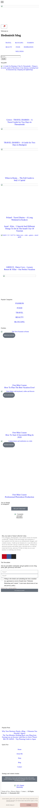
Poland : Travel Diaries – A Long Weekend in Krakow (19, 218)
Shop (19, 758)
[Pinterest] (4, 556)
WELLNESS (20, 51)
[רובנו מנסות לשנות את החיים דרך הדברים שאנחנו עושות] (19, 637)
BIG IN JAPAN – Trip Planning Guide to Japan (19, 739)
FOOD (18, 47)
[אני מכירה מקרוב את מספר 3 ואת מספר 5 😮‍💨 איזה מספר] (7, 704)
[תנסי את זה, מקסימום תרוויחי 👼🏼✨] (19, 597)
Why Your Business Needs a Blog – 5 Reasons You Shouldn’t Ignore (19, 732)
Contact (19, 767)
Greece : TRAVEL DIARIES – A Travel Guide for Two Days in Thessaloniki (19, 122)
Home (19, 749)
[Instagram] (13, 556)
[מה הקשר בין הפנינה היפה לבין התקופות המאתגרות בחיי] (7, 603)
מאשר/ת (29, 805)
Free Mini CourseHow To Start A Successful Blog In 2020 (19, 434)
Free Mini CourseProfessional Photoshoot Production (19, 496)
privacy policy (12, 588)
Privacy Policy (15, 791)
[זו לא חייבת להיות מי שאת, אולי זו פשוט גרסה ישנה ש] (32, 604)
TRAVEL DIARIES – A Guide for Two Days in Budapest (19, 143)
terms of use (4, 588)
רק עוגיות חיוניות (10, 805)
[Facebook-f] (9, 556)
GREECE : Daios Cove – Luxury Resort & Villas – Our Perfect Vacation (19, 268)
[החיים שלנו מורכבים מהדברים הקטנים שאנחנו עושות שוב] (7, 650)
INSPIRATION (28, 47)
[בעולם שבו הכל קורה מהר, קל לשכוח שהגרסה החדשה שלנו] (32, 623)
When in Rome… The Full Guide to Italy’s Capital (19, 179)
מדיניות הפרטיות (10, 800)
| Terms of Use (5, 791)
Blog (19, 762)
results (3, 59)
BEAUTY (9, 47)
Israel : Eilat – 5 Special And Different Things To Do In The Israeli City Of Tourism (19, 228)
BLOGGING (19, 42)
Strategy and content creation (10, 773)
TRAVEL (8, 42)
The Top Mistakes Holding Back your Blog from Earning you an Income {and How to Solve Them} (19, 736)
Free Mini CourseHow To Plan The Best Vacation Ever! (19, 386)
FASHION (30, 42)
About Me (19, 754)
